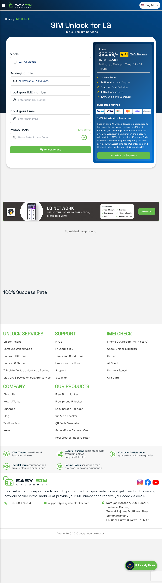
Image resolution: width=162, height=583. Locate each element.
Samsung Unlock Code (17, 348)
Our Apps (9, 409)
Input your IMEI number (28, 92)
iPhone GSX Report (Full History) (127, 341)
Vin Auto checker (66, 416)
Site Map (61, 377)
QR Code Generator (67, 423)
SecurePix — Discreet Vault (72, 430)
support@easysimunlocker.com (68, 503)
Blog (6, 416)
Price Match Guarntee (123, 155)
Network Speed (117, 370)
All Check (113, 363)
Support (60, 370)
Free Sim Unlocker (66, 394)
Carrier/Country (22, 73)
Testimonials (11, 423)
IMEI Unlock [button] (23, 19)
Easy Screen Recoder (69, 409)
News (6, 430)
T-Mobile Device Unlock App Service (26, 370)
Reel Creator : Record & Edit (72, 437)
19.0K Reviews (138, 54)
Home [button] (8, 19)
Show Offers (84, 130)
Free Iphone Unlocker (68, 401)
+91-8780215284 (20, 503)
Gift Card (113, 377)
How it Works (11, 401)
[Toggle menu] (3, 5)
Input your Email (22, 111)
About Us (9, 394)
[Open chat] (141, 565)
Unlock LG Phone (14, 363)
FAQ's (58, 341)
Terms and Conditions (69, 356)
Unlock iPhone (12, 341)
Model (14, 54)
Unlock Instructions (67, 363)
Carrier (111, 356)
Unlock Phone (52, 149)
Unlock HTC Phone (14, 356)
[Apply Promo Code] (84, 137)
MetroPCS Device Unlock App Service (27, 377)
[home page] (25, 481)
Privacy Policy (64, 348)
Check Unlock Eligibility (122, 348)
